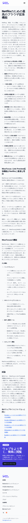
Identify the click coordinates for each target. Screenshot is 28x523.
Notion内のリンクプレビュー (10, 483)
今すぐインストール (9, 463)
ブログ (4, 499)
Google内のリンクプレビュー (10, 490)
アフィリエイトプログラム (9, 496)
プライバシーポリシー (8, 506)
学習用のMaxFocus (7, 487)
